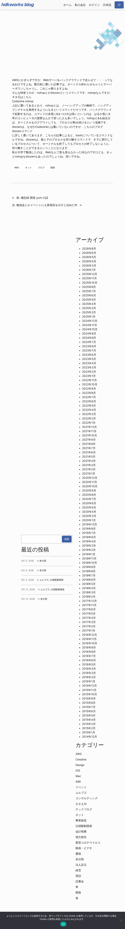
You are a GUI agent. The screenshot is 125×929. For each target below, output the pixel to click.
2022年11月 (89, 380)
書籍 (78, 853)
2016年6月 (89, 660)
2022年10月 (89, 384)
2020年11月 (89, 482)
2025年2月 (89, 312)
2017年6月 (89, 609)
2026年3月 (89, 265)
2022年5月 (89, 405)
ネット (28, 167)
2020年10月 (89, 486)
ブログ (41, 167)
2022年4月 (89, 409)
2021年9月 (89, 439)
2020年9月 (89, 490)
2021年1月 (88, 473)
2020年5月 (89, 507)
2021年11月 (89, 431)
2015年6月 (89, 711)
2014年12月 (89, 736)
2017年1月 (88, 630)
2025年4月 (89, 303)
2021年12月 (89, 427)
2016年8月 (89, 651)
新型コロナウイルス (88, 842)
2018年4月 (89, 588)
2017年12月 (89, 600)
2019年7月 (89, 533)
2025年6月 (89, 295)
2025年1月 (89, 316)
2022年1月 (89, 422)
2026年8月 (89, 248)
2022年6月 (89, 401)
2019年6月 (89, 537)
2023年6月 (89, 354)
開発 (52, 167)
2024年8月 (89, 337)
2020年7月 (89, 499)
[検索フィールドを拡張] (119, 4)
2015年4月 (89, 719)
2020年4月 (89, 511)
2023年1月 (89, 376)
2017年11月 (89, 605)
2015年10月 (89, 694)
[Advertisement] (62, 36)
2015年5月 (89, 715)
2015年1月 (88, 732)
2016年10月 (89, 643)
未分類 (42, 560)
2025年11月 (89, 278)
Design (80, 765)
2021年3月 (89, 465)
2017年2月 (89, 626)
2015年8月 (89, 702)
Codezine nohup (22, 101)
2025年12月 (89, 274)
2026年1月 (89, 269)
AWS (16, 167)
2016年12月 (89, 634)
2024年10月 (89, 329)
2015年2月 (89, 728)
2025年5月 (89, 299)
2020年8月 (89, 494)
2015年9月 (89, 698)
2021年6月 (89, 452)
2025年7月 (89, 291)
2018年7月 (89, 575)
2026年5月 (89, 257)
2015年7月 (89, 707)
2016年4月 (89, 668)
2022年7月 (89, 397)
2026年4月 (89, 261)
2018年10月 (89, 562)
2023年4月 (89, 363)
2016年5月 (89, 664)
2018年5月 (89, 584)
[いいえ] (121, 920)
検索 (66, 539)
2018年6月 (89, 579)
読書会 (80, 881)
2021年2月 (89, 469)
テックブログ (84, 809)
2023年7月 (89, 350)
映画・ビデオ (84, 848)
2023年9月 (89, 346)
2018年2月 (89, 596)
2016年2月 (89, 677)
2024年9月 (89, 333)
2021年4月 (89, 460)
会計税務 (81, 831)
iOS (78, 770)
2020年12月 (89, 477)
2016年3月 (89, 673)
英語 (78, 875)
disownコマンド (22, 131)
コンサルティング (87, 798)
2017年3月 (89, 622)
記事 (56, 84)
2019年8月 (89, 528)
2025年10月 (89, 282)
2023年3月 (89, 367)
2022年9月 (89, 388)
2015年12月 (89, 685)
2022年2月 (89, 418)
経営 (78, 870)
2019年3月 (89, 545)
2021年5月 (89, 456)
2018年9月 (89, 567)
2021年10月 (89, 435)
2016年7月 (89, 656)
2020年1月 (89, 520)
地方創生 (81, 837)
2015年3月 (89, 724)
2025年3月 (89, 308)
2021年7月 (89, 448)
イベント (81, 787)
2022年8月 (89, 392)
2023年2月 (89, 371)
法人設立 (81, 864)
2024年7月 (89, 342)
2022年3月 (89, 414)
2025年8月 (89, 287)
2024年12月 (89, 320)
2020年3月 (89, 516)
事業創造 (81, 820)
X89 (78, 781)
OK (63, 924)
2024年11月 (89, 325)
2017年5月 (89, 613)
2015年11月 (89, 690)
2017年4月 (89, 617)
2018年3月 (89, 592)
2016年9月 (89, 647)
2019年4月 (89, 541)
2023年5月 (89, 359)
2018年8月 (89, 571)
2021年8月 (89, 444)
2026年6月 (89, 252)
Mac (78, 776)
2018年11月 (89, 558)
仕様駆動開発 (56, 579)
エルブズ (44, 579)
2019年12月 (89, 524)
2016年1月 (88, 681)
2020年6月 (89, 503)
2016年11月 (89, 639)
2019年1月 (88, 554)
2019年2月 (89, 549)
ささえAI (81, 803)
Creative (81, 759)
